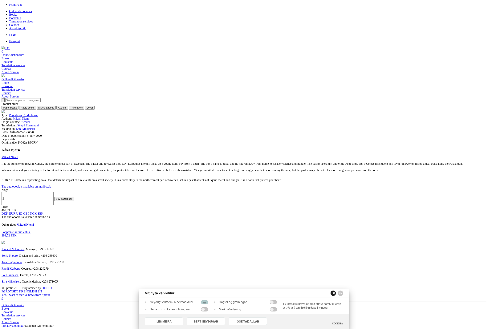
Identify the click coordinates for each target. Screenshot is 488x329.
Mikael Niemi (21, 118)
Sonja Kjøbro (10, 255)
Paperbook (15, 115)
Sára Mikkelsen (25, 128)
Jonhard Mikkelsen (13, 249)
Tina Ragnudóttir (12, 262)
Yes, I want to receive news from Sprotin (26, 294)
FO (333, 293)
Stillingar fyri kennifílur (39, 325)
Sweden (25, 122)
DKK (5, 213)
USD (19, 213)
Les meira (164, 321)
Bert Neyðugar (206, 321)
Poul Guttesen (10, 275)
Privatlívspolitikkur (13, 325)
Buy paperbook (64, 198)
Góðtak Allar (248, 321)
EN (340, 293)
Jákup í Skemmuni (27, 125)
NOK (34, 213)
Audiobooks (30, 115)
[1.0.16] (337, 323)
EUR (12, 213)
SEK (40, 213)
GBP (26, 213)
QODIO (47, 288)
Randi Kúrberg (11, 268)
